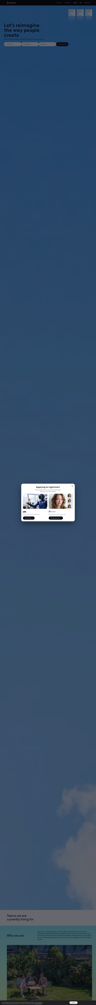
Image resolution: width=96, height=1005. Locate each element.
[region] (48, 1002)
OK (73, 1002)
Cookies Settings (38, 1003)
